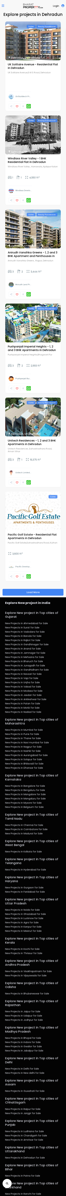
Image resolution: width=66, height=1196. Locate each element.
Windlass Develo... (23, 190)
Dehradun (17, 57)
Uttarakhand (32, 57)
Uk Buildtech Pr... (23, 96)
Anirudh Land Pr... (23, 284)
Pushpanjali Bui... (23, 379)
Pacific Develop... (23, 567)
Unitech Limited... (23, 473)
